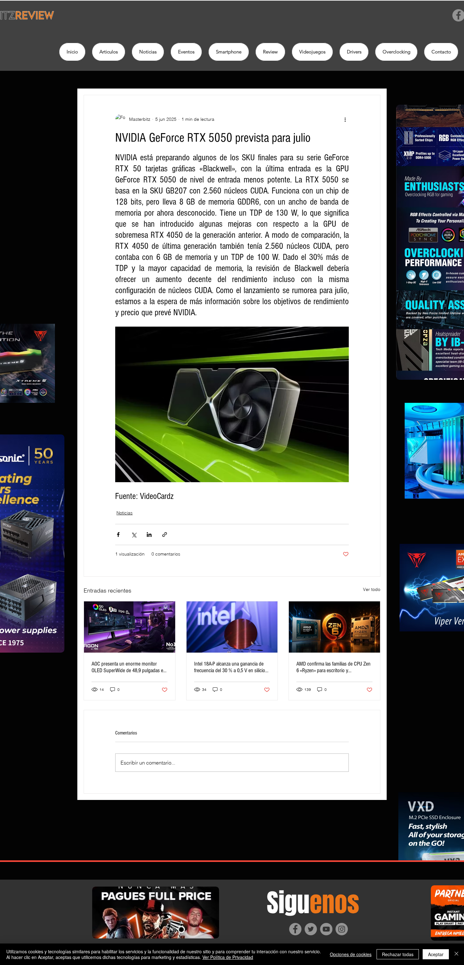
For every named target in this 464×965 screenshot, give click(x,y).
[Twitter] (311, 929)
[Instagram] (342, 929)
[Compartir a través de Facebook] (118, 535)
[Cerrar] (456, 954)
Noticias (124, 513)
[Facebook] (295, 929)
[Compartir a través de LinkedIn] (149, 535)
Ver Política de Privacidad (227, 957)
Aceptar (435, 954)
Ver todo (371, 589)
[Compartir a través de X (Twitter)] (134, 535)
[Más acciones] (345, 119)
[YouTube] (326, 929)
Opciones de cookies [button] (351, 954)
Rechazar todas (397, 954)
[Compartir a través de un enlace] (165, 535)
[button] (270, 52)
